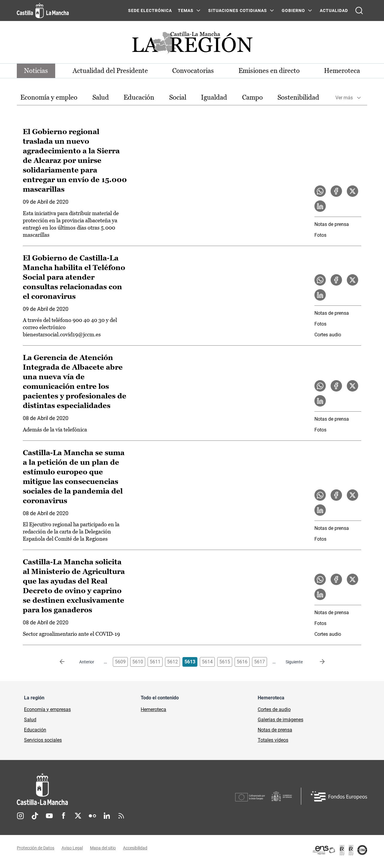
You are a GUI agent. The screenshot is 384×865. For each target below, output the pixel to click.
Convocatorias (193, 70)
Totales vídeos (273, 740)
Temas (186, 10)
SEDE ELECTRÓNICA (150, 10)
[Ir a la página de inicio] (43, 10)
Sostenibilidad (298, 97)
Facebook (63, 815)
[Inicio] (98, 789)
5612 (172, 662)
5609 (120, 662)
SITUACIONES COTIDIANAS (237, 10)
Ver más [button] (344, 98)
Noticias (36, 70)
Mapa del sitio (103, 847)
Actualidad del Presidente (110, 70)
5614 (207, 662)
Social (177, 97)
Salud (100, 97)
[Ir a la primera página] (66, 662)
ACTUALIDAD (334, 10)
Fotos (320, 235)
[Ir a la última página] (317, 662)
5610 (137, 662)
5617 (259, 662)
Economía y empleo (48, 97)
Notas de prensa (331, 224)
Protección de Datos (35, 847)
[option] (49, 97)
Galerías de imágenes (280, 719)
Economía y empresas (47, 709)
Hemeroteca (342, 70)
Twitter (78, 815)
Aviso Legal (72, 847)
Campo (252, 97)
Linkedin (107, 815)
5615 (224, 662)
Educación (139, 97)
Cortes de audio (274, 709)
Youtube (49, 815)
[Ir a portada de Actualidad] (192, 44)
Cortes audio (327, 335)
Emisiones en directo (269, 70)
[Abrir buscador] (359, 10)
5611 (155, 662)
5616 (242, 662)
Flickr (92, 815)
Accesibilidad (135, 847)
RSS (121, 815)
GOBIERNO (293, 10)
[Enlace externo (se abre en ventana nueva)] (339, 850)
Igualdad (214, 97)
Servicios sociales (43, 740)
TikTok (35, 815)
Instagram (20, 815)
